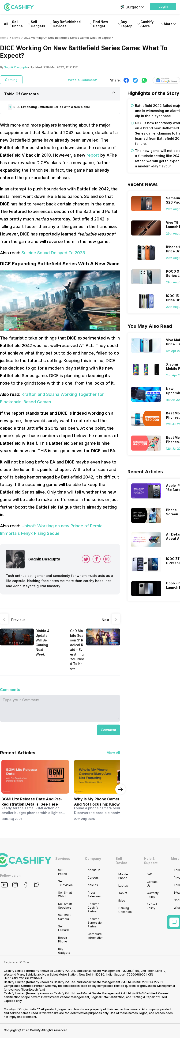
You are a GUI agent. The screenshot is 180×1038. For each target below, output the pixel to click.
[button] (163, 6)
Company (93, 858)
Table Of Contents (21, 94)
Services (62, 858)
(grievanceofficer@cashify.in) (24, 989)
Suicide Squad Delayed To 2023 (53, 252)
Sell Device (121, 861)
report (92, 155)
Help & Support (151, 861)
